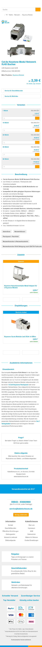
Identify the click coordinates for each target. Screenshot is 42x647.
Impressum (31, 528)
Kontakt (10, 525)
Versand (38, 83)
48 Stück (6, 147)
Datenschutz (32, 534)
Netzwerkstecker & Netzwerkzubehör (15, 241)
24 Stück (6, 135)
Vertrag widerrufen (21, 515)
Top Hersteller (9, 600)
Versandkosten (29, 629)
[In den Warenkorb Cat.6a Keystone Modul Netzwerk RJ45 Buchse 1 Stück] (37, 118)
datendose (6, 231)
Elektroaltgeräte (10, 540)
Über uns (31, 525)
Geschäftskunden (10, 528)
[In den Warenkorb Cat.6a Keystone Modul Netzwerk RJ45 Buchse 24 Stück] (37, 142)
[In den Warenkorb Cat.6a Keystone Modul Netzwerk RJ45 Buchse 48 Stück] (37, 154)
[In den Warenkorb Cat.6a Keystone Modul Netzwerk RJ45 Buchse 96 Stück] (37, 166)
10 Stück (6, 123)
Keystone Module (18, 75)
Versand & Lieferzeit (10, 537)
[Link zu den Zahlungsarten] (21, 616)
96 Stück (6, 159)
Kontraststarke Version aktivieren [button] (21, 640)
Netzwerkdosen (19, 231)
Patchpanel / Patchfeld (11, 236)
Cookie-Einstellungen (31, 540)
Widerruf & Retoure (31, 537)
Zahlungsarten (10, 534)
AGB (31, 531)
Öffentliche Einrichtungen (10, 531)
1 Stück (5, 110)
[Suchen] (37, 9)
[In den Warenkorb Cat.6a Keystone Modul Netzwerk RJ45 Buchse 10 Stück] (37, 130)
